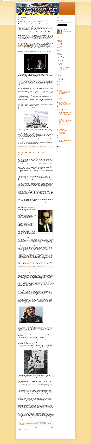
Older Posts (51, 427)
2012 (59, 81)
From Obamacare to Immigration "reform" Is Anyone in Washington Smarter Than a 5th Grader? (34, 20)
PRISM (20, 424)
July (60, 64)
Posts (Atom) (25, 429)
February (60, 78)
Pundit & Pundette (62, 132)
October (60, 60)
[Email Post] (38, 146)
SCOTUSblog (61, 98)
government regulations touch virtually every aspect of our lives (37, 239)
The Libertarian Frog (62, 137)
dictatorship (30, 423)
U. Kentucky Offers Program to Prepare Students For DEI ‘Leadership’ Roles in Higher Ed (65, 104)
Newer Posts (21, 427)
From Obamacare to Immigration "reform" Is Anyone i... (64, 68)
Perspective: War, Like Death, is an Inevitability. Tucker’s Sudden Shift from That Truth (64, 114)
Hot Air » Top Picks (62, 126)
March (60, 76)
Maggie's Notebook (62, 119)
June (60, 66)
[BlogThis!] (41, 146)
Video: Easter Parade (62, 133)
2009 (59, 85)
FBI (37, 423)
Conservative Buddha (62, 135)
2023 (59, 43)
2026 (59, 38)
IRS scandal (40, 423)
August (60, 63)
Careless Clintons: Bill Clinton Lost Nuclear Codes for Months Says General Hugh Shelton (65, 121)
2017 (59, 50)
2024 (59, 41)
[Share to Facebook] (43, 146)
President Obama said (37, 384)
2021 (59, 46)
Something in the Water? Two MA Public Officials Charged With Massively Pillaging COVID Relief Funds (65, 92)
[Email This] (39, 146)
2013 (59, 56)
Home (36, 427)
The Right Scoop (61, 95)
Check (31, 295)
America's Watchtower (63, 109)
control (27, 423)
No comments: (34, 146)
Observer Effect (31, 193)
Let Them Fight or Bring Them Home (65, 112)
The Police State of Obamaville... (28, 273)
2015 (59, 53)
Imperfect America (67, 29)
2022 (59, 44)
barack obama (23, 423)
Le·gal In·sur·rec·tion (62, 102)
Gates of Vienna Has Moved (63, 130)
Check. (48, 347)
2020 (59, 47)
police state (49, 423)
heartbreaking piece (34, 23)
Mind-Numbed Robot (62, 124)
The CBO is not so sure (25, 97)
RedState (60, 90)
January (60, 79)
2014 (59, 54)
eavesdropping (34, 423)
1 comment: (33, 266)
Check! (45, 303)
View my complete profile (67, 31)
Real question (61, 138)
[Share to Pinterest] (44, 146)
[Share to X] (42, 146)
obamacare (45, 423)
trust (22, 424)
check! (35, 295)
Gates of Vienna (61, 129)
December (61, 57)
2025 (59, 40)
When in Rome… (61, 110)
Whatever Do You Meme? (62, 125)
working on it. (20, 382)
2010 (59, 84)
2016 (59, 51)
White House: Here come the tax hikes (64, 127)
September (61, 61)
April (60, 75)
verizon (24, 424)
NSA (43, 423)
